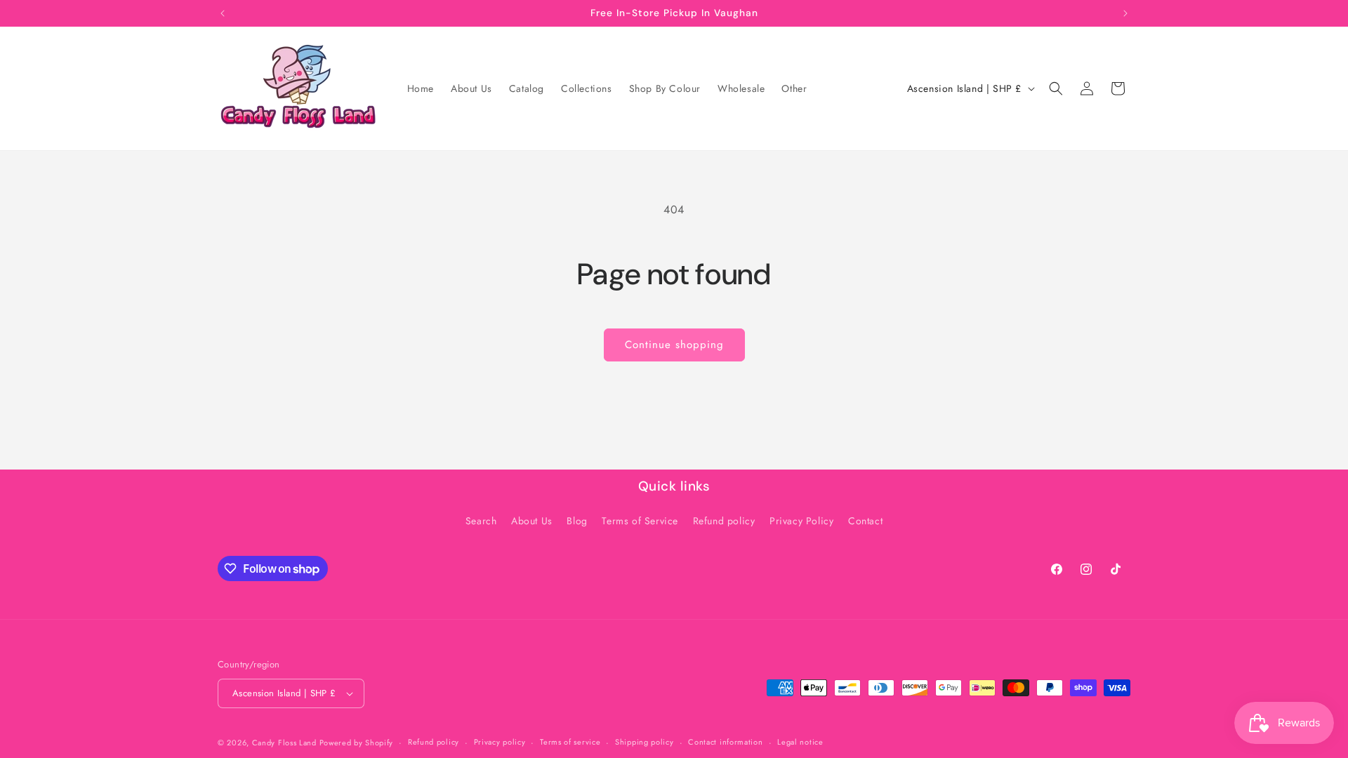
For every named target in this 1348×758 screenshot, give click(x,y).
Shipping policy (644, 741)
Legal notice (800, 741)
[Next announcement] (1125, 13)
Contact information (725, 741)
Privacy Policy (801, 521)
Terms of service (570, 741)
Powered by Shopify (356, 742)
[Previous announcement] (222, 13)
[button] (1055, 88)
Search (481, 521)
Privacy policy (500, 741)
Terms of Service (640, 521)
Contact (865, 521)
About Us (532, 521)
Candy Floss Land (285, 742)
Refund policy (724, 521)
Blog (577, 521)
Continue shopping (674, 344)
